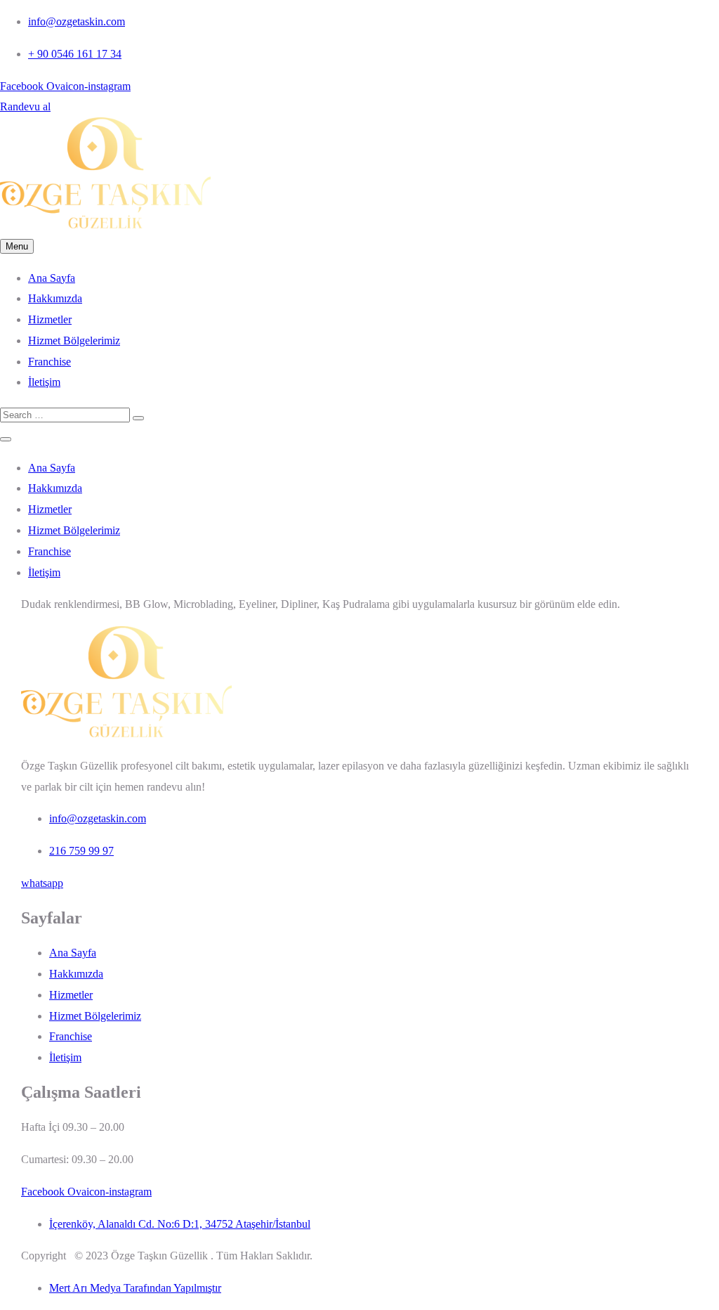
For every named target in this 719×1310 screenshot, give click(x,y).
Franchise (49, 362)
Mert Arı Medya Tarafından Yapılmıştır (135, 1288)
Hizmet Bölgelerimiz (74, 340)
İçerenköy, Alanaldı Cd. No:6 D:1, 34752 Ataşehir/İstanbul (179, 1224)
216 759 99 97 (81, 851)
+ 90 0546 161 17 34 (74, 54)
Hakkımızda (55, 298)
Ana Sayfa (51, 278)
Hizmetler (50, 319)
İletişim (44, 382)
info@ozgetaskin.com (76, 21)
